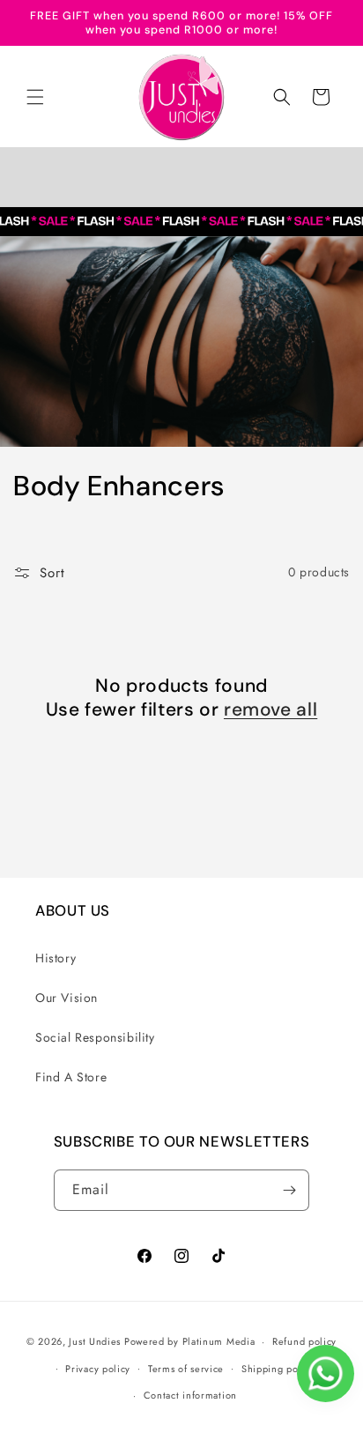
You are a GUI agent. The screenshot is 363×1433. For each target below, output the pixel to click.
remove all (270, 710)
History (55, 958)
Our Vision (66, 997)
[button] (35, 97)
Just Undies (95, 1341)
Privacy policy (97, 1369)
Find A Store (71, 1077)
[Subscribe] (289, 1190)
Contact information (190, 1395)
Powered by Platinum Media (190, 1341)
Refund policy (304, 1341)
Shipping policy (278, 1369)
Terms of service (186, 1369)
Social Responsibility (95, 1037)
